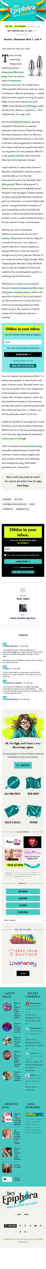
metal (32, 504)
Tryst (30, 876)
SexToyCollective (9, 874)
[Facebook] (20, 1225)
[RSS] (20, 1231)
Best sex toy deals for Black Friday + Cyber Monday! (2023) (17, 1058)
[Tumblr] (40, 1225)
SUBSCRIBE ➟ (23, 354)
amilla (32, 1075)
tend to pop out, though (14, 438)
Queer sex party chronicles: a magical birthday (18, 1076)
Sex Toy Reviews (20, 26)
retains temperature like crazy (28, 288)
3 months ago (31, 1069)
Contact (26, 1214)
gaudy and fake (16, 155)
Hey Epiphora (8, 1239)
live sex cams (25, 876)
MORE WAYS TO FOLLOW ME (23, 366)
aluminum (15, 80)
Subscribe (24, 765)
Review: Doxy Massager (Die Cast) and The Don (33, 1017)
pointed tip (7, 509)
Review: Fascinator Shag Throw (23, 616)
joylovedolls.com (18, 876)
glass (8, 292)
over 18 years (11, 754)
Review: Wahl (30, 1086)
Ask (21, 1239)
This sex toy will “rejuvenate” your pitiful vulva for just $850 (19, 1119)
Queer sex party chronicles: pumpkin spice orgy (18, 1027)
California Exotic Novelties (14, 504)
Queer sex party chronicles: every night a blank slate (18, 1153)
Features (23, 912)
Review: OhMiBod (18, 1179)
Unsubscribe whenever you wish (23, 361)
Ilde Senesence (35, 1003)
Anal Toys (8, 26)
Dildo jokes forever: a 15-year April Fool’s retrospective (19, 1041)
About (19, 1214)
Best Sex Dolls (36, 1122)
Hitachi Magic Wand (32, 874)
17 (36, 31)
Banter (23, 898)
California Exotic (22, 122)
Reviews (23, 891)
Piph (16, 743)
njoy (22, 114)
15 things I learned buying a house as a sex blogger (17, 1136)
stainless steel (22, 292)
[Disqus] (23, 671)
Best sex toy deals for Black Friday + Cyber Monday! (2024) (17, 1010)
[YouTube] (35, 1225)
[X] (25, 1225)
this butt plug (34, 446)
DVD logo (30, 106)
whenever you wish (26, 567)
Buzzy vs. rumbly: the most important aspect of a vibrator (34, 1064)
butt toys (19, 499)
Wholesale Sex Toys (23, 874)
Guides (23, 905)
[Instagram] (30, 1225)
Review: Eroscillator (18, 1166)
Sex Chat (34, 872)
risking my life (22, 509)
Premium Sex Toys (8, 872)
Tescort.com (30, 1119)
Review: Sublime (23, 597)
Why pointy (8, 184)
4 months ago (31, 1088)
